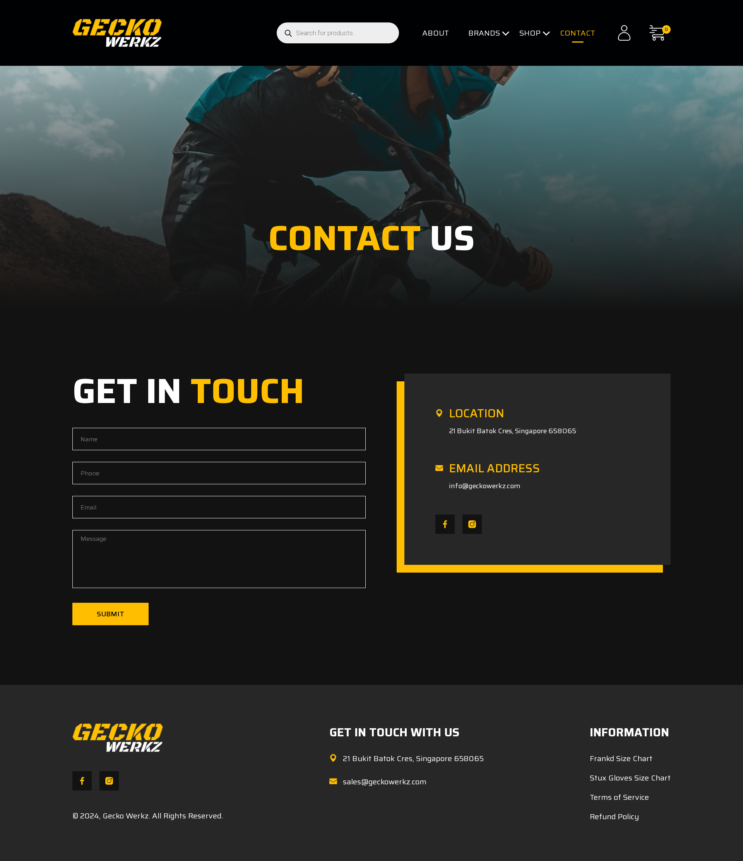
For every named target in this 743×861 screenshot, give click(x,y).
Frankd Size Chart (621, 758)
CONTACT (577, 33)
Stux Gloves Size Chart (630, 778)
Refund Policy (614, 816)
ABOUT (435, 33)
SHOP (530, 33)
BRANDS (484, 33)
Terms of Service (619, 797)
